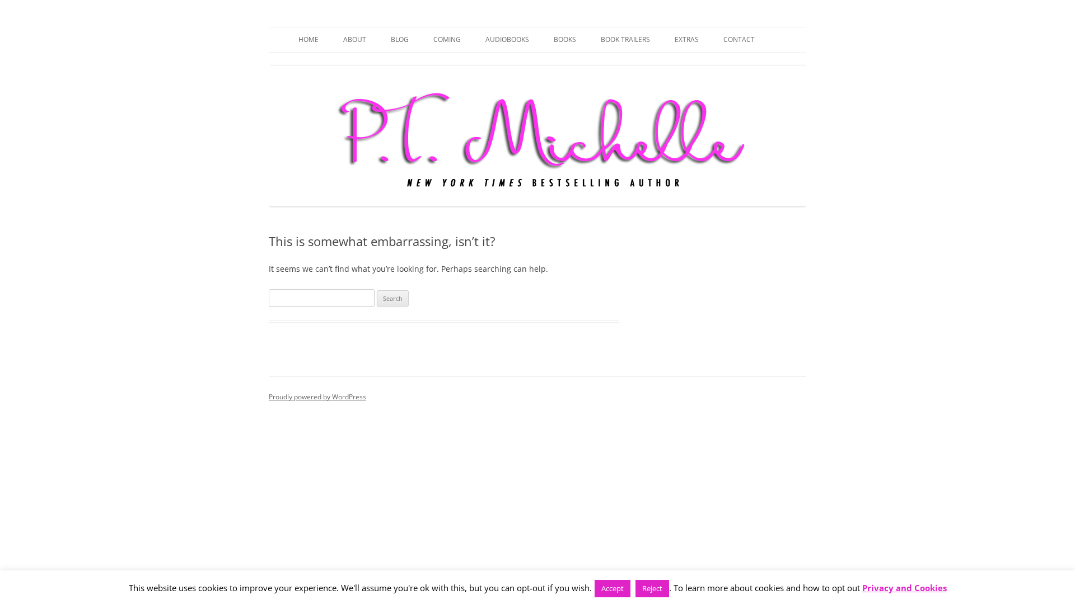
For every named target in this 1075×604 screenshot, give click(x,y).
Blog (400, 39)
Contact (739, 39)
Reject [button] (652, 588)
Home (308, 39)
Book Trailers (625, 39)
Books (565, 39)
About (354, 39)
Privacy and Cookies (904, 588)
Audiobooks (507, 39)
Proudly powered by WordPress (317, 397)
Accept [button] (612, 588)
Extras (687, 39)
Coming (447, 39)
